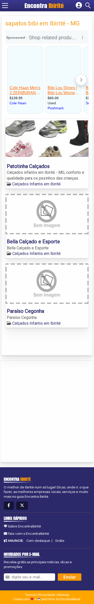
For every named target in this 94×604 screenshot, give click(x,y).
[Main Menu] (5, 6)
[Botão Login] (79, 5)
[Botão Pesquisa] (88, 5)
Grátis (59, 541)
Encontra (44, 5)
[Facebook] (9, 505)
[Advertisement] (47, 410)
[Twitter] (22, 505)
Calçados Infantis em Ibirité (36, 184)
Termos (30, 595)
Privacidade (46, 595)
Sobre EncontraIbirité (24, 526)
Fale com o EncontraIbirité (28, 533)
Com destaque (38, 541)
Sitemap (63, 595)
